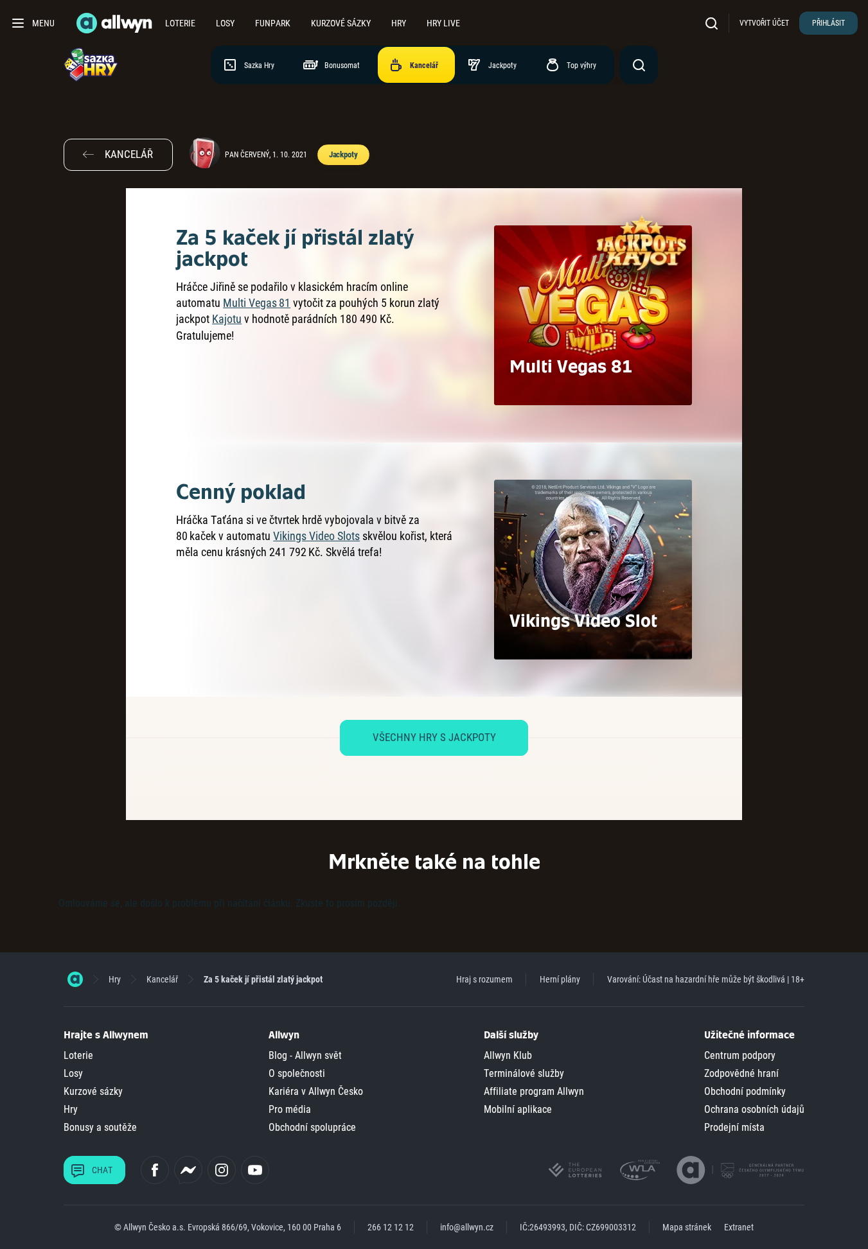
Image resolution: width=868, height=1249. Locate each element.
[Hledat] (714, 23)
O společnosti (297, 1073)
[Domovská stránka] (75, 979)
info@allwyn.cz (466, 1227)
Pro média (290, 1109)
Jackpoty (343, 154)
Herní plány (560, 979)
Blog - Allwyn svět (305, 1055)
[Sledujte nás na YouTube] (255, 1170)
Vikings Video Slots (316, 536)
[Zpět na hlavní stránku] (115, 23)
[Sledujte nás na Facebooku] (155, 1170)
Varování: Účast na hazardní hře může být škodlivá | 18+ (705, 979)
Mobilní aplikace (518, 1109)
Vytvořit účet (764, 23)
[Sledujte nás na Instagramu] (222, 1170)
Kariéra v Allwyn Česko (316, 1091)
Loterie (180, 23)
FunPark (272, 23)
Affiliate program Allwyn (534, 1091)
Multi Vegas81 (256, 303)
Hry (398, 23)
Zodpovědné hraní (741, 1073)
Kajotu (227, 319)
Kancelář (162, 979)
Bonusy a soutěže (100, 1127)
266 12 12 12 (391, 1227)
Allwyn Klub (508, 1055)
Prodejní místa (734, 1127)
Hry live (443, 23)
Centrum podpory (739, 1055)
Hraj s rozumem (484, 979)
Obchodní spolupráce (312, 1127)
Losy (225, 23)
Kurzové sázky (341, 23)
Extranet (739, 1227)
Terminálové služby (524, 1073)
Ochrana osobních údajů (754, 1109)
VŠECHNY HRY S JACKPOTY (434, 737)
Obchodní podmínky (745, 1091)
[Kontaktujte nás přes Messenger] (188, 1170)
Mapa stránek (686, 1227)
